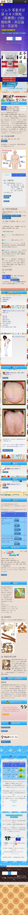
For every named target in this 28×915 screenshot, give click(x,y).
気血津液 (21, 175)
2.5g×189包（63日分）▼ (9, 80)
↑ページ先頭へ (3, 866)
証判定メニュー (14, 279)
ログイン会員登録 (18, 815)
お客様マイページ (14, 817)
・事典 (6, 217)
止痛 (7, 240)
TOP (4, 83)
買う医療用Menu (12, 83)
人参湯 (16, 525)
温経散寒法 (12, 243)
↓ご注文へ (3, 33)
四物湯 (16, 543)
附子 (16, 520)
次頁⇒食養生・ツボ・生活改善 (19, 33)
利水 (7, 259)
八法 (14, 175)
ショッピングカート (10, 815)
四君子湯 (17, 529)
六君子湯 (17, 533)
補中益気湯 (17, 538)
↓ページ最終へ (9, 33)
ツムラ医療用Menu (10, 85)
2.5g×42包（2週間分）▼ (9, 78)
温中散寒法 (12, 250)
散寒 (7, 235)
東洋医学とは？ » (6, 741)
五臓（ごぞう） (6, 215)
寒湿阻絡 (4, 140)
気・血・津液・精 (15, 215)
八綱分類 (7, 175)
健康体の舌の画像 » (7, 450)
